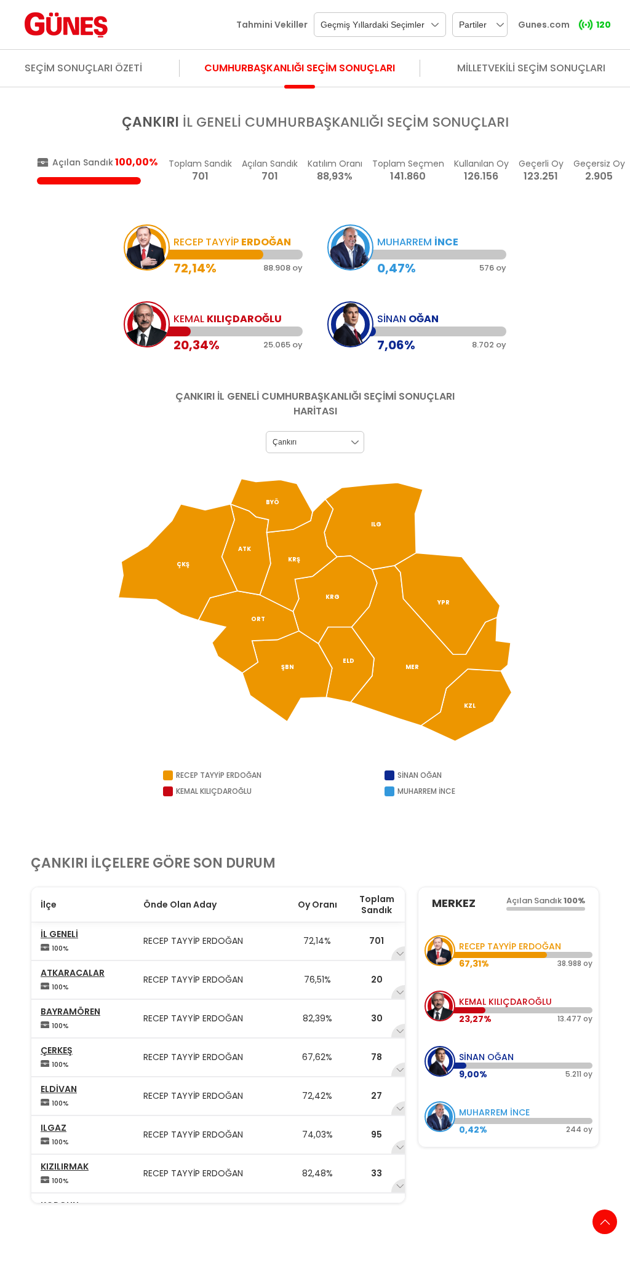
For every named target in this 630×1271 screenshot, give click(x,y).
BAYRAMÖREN (70, 1011)
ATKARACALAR (73, 972)
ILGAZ (53, 1127)
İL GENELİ (59, 934)
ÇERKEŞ (57, 1050)
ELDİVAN (59, 1089)
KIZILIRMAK (65, 1166)
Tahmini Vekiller (272, 24)
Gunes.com (544, 24)
